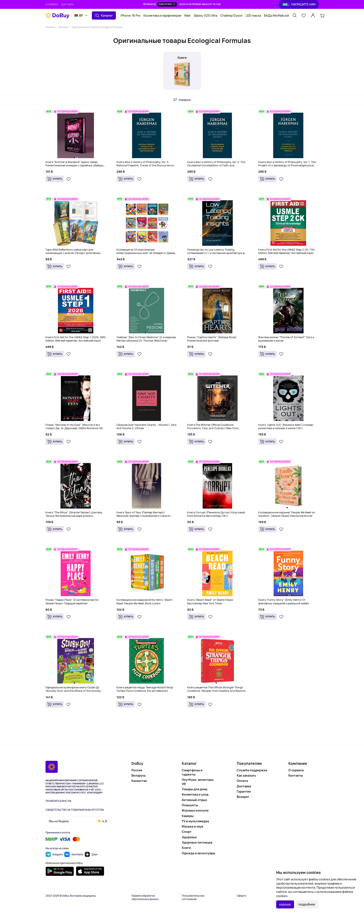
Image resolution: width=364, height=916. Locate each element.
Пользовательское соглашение (193, 897)
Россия (136, 770)
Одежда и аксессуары (198, 853)
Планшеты (190, 805)
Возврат (243, 797)
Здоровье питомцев (197, 842)
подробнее (306, 904)
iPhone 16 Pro (130, 15)
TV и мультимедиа (195, 821)
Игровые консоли (195, 810)
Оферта (241, 895)
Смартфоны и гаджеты (192, 772)
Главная (50, 27)
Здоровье (189, 837)
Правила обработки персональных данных (145, 897)
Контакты (295, 775)
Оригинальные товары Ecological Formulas (97, 27)
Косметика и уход (195, 794)
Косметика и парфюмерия (162, 15)
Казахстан (139, 781)
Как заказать (246, 775)
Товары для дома (194, 789)
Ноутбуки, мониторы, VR (198, 782)
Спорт (186, 832)
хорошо (285, 904)
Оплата (242, 781)
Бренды (63, 27)
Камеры (188, 816)
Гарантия (244, 791)
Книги (186, 848)
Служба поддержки (252, 770)
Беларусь (138, 775)
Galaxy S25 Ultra (205, 15)
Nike (187, 15)
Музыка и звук (192, 826)
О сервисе (52, 4)
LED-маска (253, 15)
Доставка (67, 4)
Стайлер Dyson (231, 15)
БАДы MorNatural (276, 15)
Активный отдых (194, 800)
